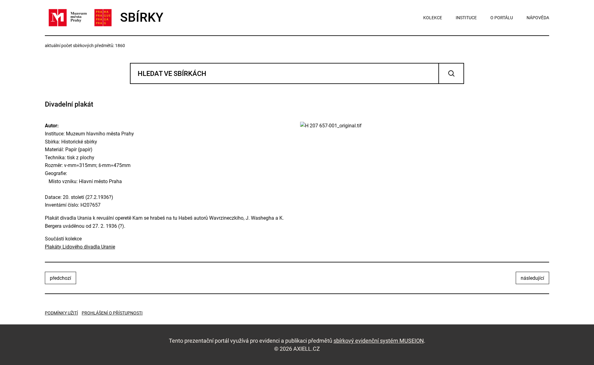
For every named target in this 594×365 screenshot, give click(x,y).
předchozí (60, 278)
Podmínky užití (61, 312)
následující (532, 278)
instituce (466, 17)
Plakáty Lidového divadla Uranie (80, 247)
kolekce (432, 17)
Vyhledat (451, 73)
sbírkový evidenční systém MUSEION (379, 340)
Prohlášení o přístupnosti (112, 312)
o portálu (501, 17)
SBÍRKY (141, 17)
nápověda (538, 17)
